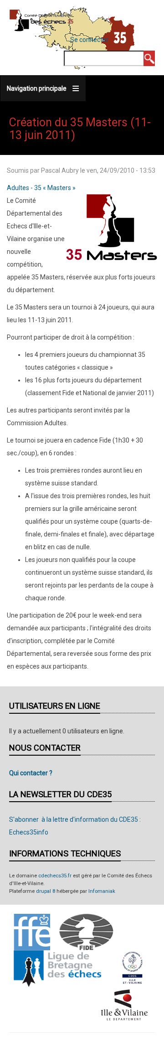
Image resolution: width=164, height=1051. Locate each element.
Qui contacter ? (30, 773)
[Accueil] (41, 20)
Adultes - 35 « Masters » (41, 187)
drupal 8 (45, 891)
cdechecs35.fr (55, 876)
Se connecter (89, 39)
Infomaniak (101, 891)
